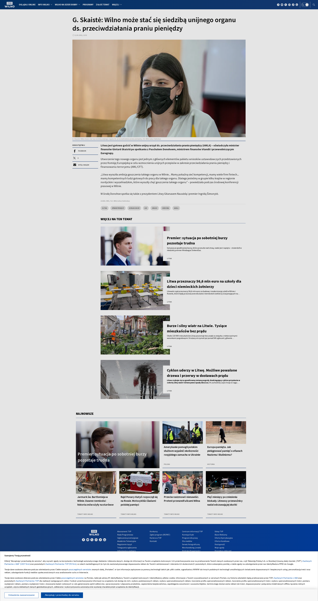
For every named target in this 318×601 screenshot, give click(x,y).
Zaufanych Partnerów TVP (27, 581)
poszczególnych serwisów (80, 570)
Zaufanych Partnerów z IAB (286, 578)
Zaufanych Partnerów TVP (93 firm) (60, 564)
